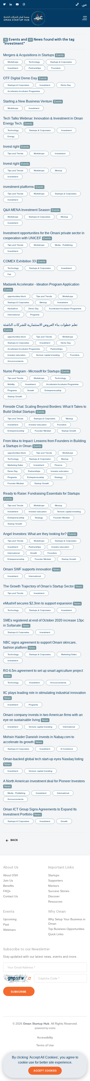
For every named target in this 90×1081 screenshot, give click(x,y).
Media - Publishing (64, 245)
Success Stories (58, 891)
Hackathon (13, 308)
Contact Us (10, 896)
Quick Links (55, 934)
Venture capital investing (48, 355)
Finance (58, 465)
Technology (34, 62)
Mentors (53, 885)
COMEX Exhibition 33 (24, 261)
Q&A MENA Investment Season (31, 210)
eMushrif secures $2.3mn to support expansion (42, 603)
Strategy (58, 477)
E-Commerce (67, 749)
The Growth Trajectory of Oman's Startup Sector (42, 586)
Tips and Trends (15, 153)
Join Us (8, 880)
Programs (34, 314)
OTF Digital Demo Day (25, 78)
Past (6, 924)
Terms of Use (45, 1045)
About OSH (10, 875)
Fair (9, 274)
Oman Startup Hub (36, 1023)
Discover (54, 896)
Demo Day (66, 85)
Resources (55, 901)
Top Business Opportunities (66, 929)
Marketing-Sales (15, 465)
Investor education (17, 355)
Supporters (55, 880)
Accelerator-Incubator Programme (24, 91)
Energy (11, 136)
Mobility (11, 384)
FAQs (6, 891)
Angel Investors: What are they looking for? (39, 534)
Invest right (16, 146)
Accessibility (45, 1037)
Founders (55, 68)
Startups (53, 875)
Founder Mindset (43, 431)
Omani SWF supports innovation (31, 569)
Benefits (8, 885)
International (14, 314)
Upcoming (10, 919)
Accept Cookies (45, 1070)
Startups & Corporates (61, 62)
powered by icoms (45, 1028)
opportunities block (17, 296)
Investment (13, 68)
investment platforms (23, 187)
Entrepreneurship (53, 390)
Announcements (15, 361)
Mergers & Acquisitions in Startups (33, 55)
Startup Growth (15, 396)
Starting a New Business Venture (32, 101)
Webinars (9, 929)
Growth (30, 390)
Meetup (58, 170)
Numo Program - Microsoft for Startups (36, 371)
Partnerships (35, 68)
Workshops (13, 62)
